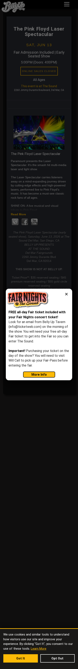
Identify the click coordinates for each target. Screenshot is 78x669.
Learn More (38, 648)
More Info (39, 375)
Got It (20, 658)
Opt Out (57, 658)
